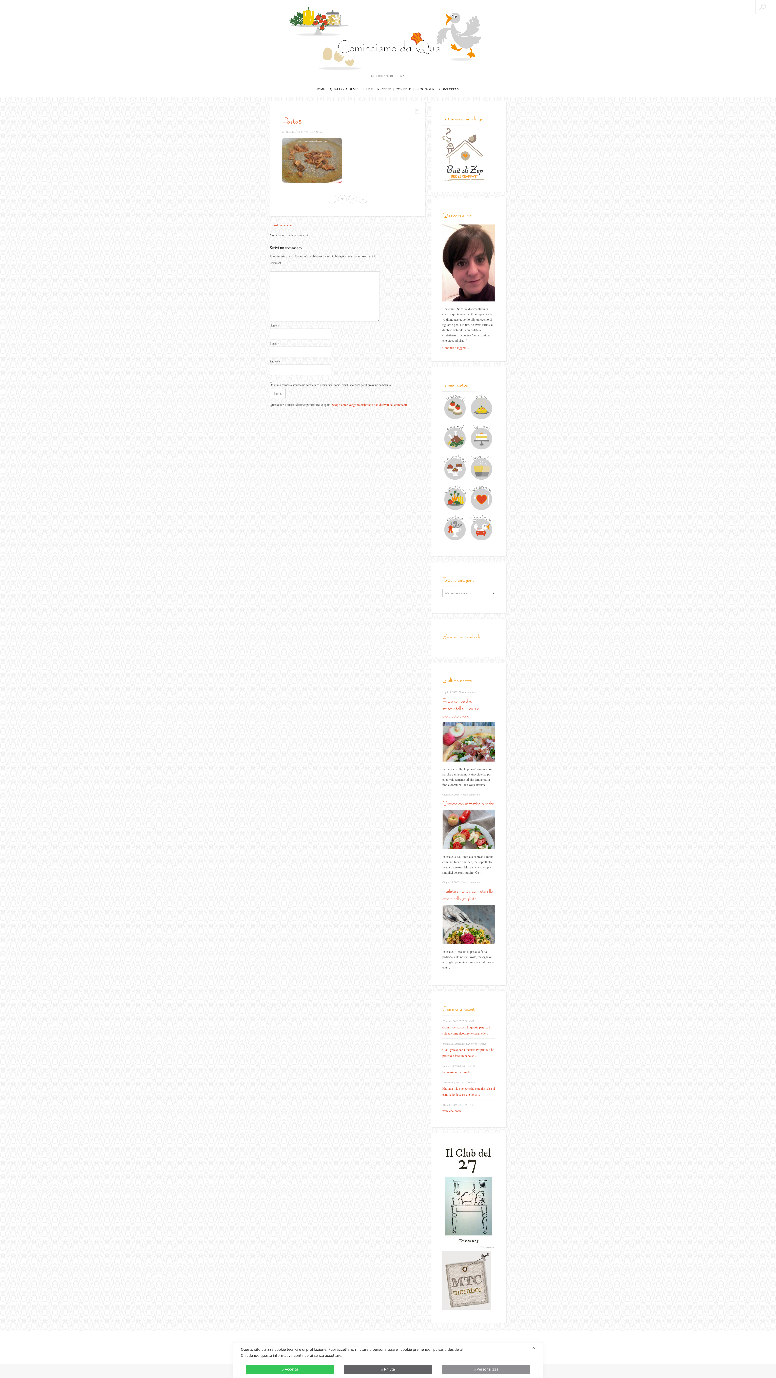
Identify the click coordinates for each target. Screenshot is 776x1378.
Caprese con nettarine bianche (468, 803)
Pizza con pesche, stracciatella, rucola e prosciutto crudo (460, 708)
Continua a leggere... (455, 348)
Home (320, 89)
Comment (275, 263)
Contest (403, 89)
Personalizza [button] (487, 1369)
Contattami (450, 89)
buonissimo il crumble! (456, 1072)
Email (274, 343)
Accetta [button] (291, 1369)
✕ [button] (533, 1348)
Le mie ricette (378, 89)
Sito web (275, 361)
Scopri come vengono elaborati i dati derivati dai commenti (369, 404)
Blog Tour (424, 89)
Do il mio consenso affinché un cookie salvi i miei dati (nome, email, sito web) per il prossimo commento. (331, 385)
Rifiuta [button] (389, 1369)
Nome (274, 325)
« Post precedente (281, 225)
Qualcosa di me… (345, 89)
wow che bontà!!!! (454, 1111)
